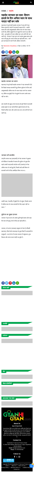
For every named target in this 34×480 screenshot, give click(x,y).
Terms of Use (21, 465)
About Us (17, 423)
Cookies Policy (26, 467)
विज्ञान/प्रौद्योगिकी (7, 383)
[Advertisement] (17, 133)
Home (7, 465)
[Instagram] (19, 457)
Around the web (8, 398)
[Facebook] (14, 457)
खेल (4, 371)
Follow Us (17, 454)
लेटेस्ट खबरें (6, 287)
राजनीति (5, 323)
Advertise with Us (15, 467)
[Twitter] (17, 457)
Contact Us (17, 440)
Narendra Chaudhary (10, 46)
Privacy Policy (5, 467)
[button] (3, 3)
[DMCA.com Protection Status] (8, 460)
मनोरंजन (5, 335)
